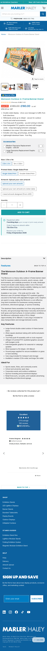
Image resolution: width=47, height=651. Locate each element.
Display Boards (8, 516)
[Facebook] (16, 612)
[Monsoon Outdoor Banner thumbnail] (12, 86)
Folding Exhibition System (12, 542)
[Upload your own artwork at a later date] (19, 191)
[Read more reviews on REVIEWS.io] (23, 426)
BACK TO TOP (39, 266)
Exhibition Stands (9, 502)
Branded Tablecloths (10, 512)
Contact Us (6, 568)
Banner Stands (8, 509)
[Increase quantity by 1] (20, 205)
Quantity (4, 200)
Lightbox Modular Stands (12, 539)
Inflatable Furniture (9, 523)
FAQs (4, 558)
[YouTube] (28, 612)
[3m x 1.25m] (18, 166)
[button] (23, 102)
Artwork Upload (8, 565)
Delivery (6, 561)
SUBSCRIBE (36, 599)
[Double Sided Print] (27, 176)
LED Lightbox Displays (10, 506)
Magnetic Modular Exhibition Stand (15, 546)
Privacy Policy (14, 646)
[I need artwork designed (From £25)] (17, 196)
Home (3, 34)
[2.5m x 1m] (6, 166)
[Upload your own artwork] (13, 186)
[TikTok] (22, 612)
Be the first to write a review (23, 396)
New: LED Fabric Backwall (36, 2)
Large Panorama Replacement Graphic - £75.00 (20, 151)
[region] (23, 453)
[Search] (43, 14)
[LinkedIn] (4, 612)
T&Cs (4, 646)
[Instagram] (10, 612)
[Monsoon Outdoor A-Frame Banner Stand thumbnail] (4, 86)
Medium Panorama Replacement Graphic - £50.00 (18, 146)
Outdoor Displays (9, 519)
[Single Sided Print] (9, 176)
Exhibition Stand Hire (10, 535)
